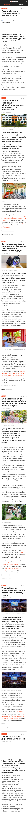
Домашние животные (13, 385)
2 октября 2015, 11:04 (6, 18)
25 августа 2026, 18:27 (6, 112)
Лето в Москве (5, 575)
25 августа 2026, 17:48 (6, 741)
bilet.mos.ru (19, 711)
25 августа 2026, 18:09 (6, 408)
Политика (7, 4)
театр (3, 723)
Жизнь (21, 4)
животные (4, 385)
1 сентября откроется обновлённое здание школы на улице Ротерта (13, 225)
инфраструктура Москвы (7, 230)
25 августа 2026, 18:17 (6, 253)
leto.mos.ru (22, 552)
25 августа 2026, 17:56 (6, 597)
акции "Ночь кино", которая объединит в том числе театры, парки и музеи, (12, 562)
